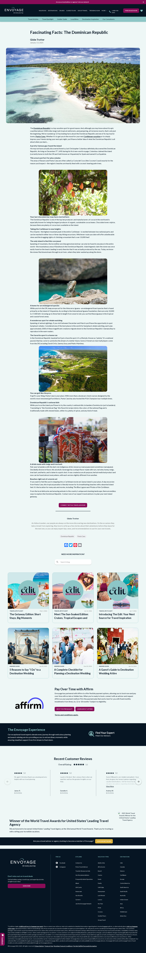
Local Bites (74, 19)
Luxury (100, 899)
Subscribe (26, 886)
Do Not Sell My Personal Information (85, 946)
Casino (100, 875)
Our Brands (79, 895)
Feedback (3, 941)
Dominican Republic (42, 128)
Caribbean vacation (92, 136)
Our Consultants (109, 19)
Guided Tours (71, 10)
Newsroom (79, 891)
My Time (100, 903)
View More (110, 786)
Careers (78, 899)
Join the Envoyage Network (83, 903)
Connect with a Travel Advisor (73, 505)
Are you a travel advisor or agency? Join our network (72, 2)
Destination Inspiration (90, 19)
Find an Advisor (131, 10)
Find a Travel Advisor (82, 867)
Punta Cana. (41, 136)
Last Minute (101, 895)
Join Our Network (104, 841)
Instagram (63, 867)
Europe (122, 879)
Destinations (52, 10)
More (104, 10)
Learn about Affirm (85, 709)
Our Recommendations (82, 875)
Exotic (99, 879)
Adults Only (101, 863)
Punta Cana (81, 536)
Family (100, 883)
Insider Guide (62, 19)
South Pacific (124, 891)
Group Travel (82, 10)
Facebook (62, 863)
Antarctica (123, 916)
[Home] (15, 11)
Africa (122, 907)
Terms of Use (49, 946)
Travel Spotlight (47, 19)
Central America (125, 883)
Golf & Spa (101, 887)
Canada (122, 867)
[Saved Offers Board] (141, 11)
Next (138, 781)
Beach (100, 871)
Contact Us (79, 863)
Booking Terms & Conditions (63, 946)
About (77, 883)
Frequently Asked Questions (84, 879)
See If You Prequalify (64, 709)
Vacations (42, 10)
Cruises (61, 10)
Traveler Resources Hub (83, 871)
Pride (99, 907)
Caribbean (123, 875)
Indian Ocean (124, 899)
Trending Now (94, 10)
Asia (121, 903)
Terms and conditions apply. (66, 715)
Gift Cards (79, 887)
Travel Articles (33, 19)
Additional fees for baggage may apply (31, 926)
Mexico (122, 871)
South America (124, 887)
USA (121, 863)
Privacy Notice (39, 946)
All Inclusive (101, 867)
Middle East (123, 912)
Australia (122, 895)
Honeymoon (101, 891)
